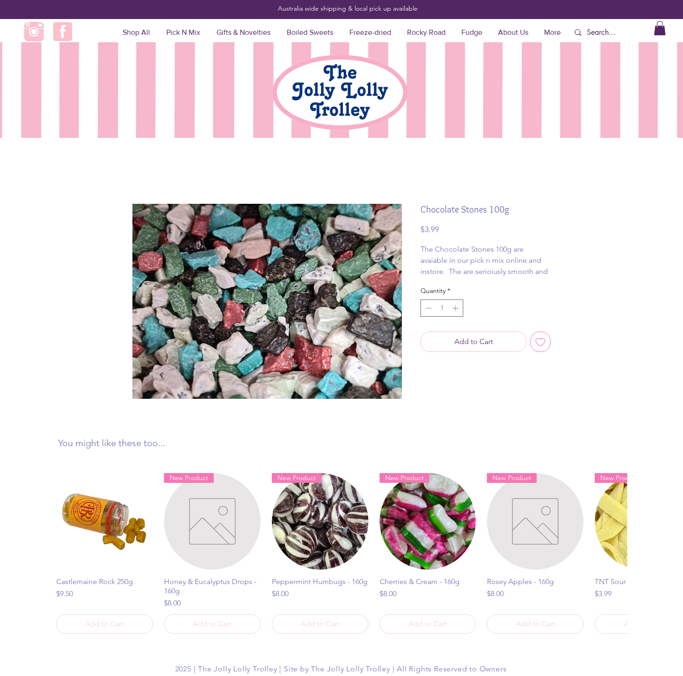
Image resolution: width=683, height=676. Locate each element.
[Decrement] (427, 308)
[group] (341, 553)
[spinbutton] (441, 308)
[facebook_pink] (62, 31)
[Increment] (456, 308)
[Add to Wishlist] (540, 342)
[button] (660, 28)
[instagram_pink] (34, 31)
